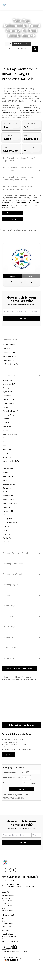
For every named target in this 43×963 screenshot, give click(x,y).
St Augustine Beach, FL (11, 523)
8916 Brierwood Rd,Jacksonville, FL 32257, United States (19, 885)
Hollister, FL (7, 449)
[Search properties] (35, 49)
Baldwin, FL (7, 388)
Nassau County (9, 637)
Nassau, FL (7, 480)
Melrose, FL (7, 473)
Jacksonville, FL (8, 457)
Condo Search (7, 901)
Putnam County (9, 658)
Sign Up (8, 755)
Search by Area (9, 595)
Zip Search (5, 903)
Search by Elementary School (15, 553)
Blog (3, 939)
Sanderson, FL (8, 507)
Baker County (9, 606)
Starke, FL (6, 530)
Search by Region (10, 585)
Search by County (10, 340)
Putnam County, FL (10, 360)
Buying (4, 919)
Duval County (9, 627)
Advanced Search (8, 896)
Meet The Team (7, 934)
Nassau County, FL (9, 356)
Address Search (7, 911)
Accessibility (24, 959)
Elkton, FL (6, 407)
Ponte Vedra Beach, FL (11, 503)
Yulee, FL (6, 542)
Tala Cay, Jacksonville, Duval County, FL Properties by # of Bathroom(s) (19, 188)
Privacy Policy (22, 951)
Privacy (37, 959)
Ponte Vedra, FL (8, 499)
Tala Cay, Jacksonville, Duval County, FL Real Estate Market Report (20, 202)
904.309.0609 (10, 881)
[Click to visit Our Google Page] (31, 282)
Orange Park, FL (8, 488)
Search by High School (12, 574)
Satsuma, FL (7, 515)
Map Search (6, 898)
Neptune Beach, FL (10, 484)
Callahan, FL (7, 396)
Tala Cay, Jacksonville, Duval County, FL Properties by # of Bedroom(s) (19, 178)
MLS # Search (7, 906)
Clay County (8, 616)
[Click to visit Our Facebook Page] (11, 282)
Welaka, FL (7, 538)
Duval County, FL (9, 352)
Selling (4, 921)
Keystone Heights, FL (10, 465)
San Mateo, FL (8, 511)
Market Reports (7, 924)
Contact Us (12, 213)
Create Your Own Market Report (19, 668)
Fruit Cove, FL (8, 423)
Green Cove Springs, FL (11, 434)
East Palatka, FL (8, 403)
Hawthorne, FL (8, 442)
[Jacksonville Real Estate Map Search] (21, 702)
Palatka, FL (7, 492)
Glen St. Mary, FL (9, 430)
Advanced (18, 44)
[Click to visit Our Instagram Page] (21, 282)
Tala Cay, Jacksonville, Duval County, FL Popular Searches (19, 159)
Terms (31, 959)
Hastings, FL (7, 438)
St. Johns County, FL (10, 364)
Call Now (12, 219)
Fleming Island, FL (9, 415)
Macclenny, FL (8, 469)
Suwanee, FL (7, 534)
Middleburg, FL (8, 476)
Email (31, 276)
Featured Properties (9, 936)
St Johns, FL (7, 526)
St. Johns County (10, 648)
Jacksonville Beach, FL (11, 461)
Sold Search (6, 908)
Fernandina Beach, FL (10, 411)
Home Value (6, 926)
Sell (27, 44)
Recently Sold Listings (10, 941)
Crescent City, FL (9, 399)
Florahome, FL (8, 419)
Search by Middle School (13, 564)
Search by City (9, 375)
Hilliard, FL (6, 446)
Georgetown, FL (9, 426)
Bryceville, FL (7, 392)
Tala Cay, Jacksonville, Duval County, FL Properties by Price (19, 169)
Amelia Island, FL (9, 380)
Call (12, 276)
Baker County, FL (9, 345)
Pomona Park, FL (9, 496)
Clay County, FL (8, 349)
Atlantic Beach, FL (9, 384)
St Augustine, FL (9, 519)
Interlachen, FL (8, 453)
